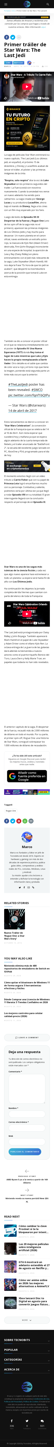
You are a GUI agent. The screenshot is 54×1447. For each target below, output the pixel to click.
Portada (7, 11)
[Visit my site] (33, 887)
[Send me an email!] (28, 887)
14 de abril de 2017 (22, 410)
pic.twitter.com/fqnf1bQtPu (29, 395)
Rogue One (11, 810)
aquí (43, 27)
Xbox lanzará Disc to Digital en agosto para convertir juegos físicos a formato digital (33, 1303)
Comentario (15, 1071)
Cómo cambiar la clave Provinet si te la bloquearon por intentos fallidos (34, 1230)
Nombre (13, 1108)
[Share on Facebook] (6, 37)
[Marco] (27, 837)
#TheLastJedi (18, 384)
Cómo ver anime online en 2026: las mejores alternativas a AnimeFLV (34, 1283)
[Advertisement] (27, 309)
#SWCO (37, 390)
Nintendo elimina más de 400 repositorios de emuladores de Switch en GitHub (27, 968)
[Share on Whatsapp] (24, 821)
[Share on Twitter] (12, 37)
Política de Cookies (31, 1401)
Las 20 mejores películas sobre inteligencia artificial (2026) (34, 1247)
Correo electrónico (19, 1122)
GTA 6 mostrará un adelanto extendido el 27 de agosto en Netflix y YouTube (34, 1266)
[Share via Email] (31, 821)
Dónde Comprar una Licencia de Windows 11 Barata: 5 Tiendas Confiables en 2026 (27, 1001)
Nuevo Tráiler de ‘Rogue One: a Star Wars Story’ (14, 935)
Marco (7, 66)
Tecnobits (27, 1443)
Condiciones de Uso (41, 1399)
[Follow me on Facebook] (24, 887)
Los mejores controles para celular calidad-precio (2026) (23, 1015)
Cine (13, 11)
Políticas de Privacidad (13, 1401)
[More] (18, 37)
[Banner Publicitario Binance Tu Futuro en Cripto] (27, 128)
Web (11, 1136)
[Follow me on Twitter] (19, 887)
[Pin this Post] (18, 821)
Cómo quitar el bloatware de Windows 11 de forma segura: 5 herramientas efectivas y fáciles (27, 985)
